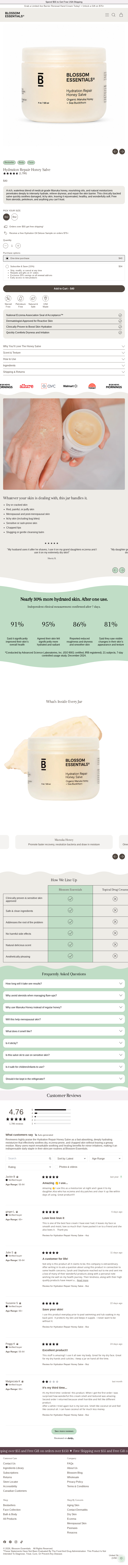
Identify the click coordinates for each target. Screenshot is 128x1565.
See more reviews (64, 1431)
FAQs (70, 1463)
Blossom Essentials (21, 1548)
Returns (7, 1477)
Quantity (7, 240)
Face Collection (12, 1509)
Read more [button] (82, 1280)
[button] (113, 15)
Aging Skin (73, 1505)
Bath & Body (10, 1514)
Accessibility (10, 1486)
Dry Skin (72, 1514)
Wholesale (73, 1477)
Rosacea (72, 1532)
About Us (72, 1468)
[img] (44, 1135)
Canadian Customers (15, 1491)
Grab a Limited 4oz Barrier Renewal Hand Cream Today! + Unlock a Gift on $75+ (64, 6)
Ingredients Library (13, 1468)
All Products (10, 1519)
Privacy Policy (75, 1481)
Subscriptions (10, 1472)
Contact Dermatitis (77, 1509)
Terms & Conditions (78, 1486)
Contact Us (9, 1463)
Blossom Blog (75, 1472)
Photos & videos (68, 1167)
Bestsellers (9, 1505)
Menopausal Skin (76, 1523)
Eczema (71, 1519)
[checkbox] (71, 1167)
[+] (18, 245)
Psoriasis (72, 1528)
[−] (5, 245)
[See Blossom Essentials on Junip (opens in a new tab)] (71, 1438)
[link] (15, 173)
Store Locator (10, 1481)
